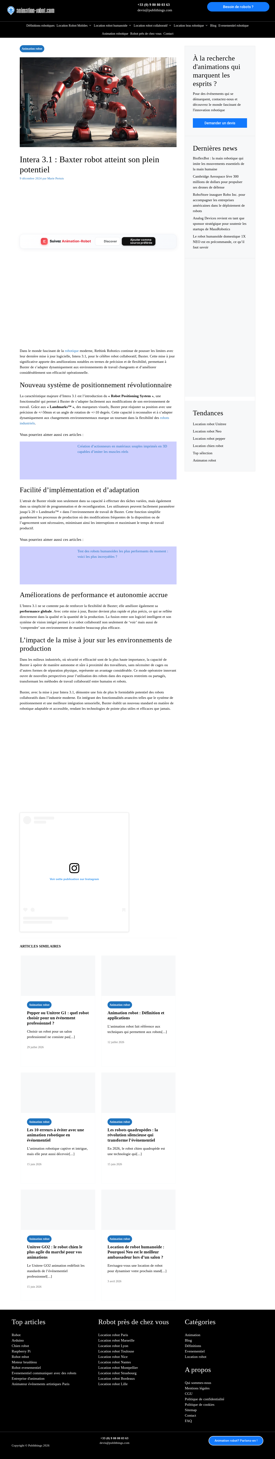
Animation (192, 1335)
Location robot (195, 1357)
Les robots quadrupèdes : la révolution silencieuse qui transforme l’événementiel (133, 1134)
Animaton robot (204, 460)
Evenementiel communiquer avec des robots (44, 1373)
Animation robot (32, 48)
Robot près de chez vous (145, 33)
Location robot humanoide (110, 25)
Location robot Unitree (209, 424)
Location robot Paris (113, 1335)
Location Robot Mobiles (72, 25)
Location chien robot (208, 446)
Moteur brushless (24, 1362)
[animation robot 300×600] (220, 380)
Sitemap (191, 1410)
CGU (188, 1394)
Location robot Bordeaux (116, 1378)
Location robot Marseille (116, 1340)
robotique (72, 351)
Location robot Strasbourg (117, 1373)
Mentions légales (197, 1388)
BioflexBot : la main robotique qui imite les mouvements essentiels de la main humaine (218, 163)
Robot (16, 1335)
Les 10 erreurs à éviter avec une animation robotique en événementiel (55, 1134)
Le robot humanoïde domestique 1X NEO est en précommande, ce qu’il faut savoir (219, 241)
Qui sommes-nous (198, 1383)
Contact (168, 33)
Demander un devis (220, 123)
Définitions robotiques (40, 25)
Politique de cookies (199, 1404)
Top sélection (202, 453)
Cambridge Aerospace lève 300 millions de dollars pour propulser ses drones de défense (217, 181)
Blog (213, 25)
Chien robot (20, 1346)
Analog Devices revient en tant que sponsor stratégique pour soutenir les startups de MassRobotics (219, 223)
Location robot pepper (209, 438)
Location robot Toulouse (116, 1351)
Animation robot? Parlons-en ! (236, 1440)
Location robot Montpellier (118, 1368)
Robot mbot (20, 1357)
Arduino (18, 1340)
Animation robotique (115, 33)
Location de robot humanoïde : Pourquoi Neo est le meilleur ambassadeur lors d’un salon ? (136, 1251)
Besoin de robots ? (238, 7)
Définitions (193, 1346)
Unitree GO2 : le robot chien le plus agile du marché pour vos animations (54, 1251)
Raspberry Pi (21, 1351)
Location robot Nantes (114, 1362)
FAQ (188, 1421)
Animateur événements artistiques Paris (40, 1384)
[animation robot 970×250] (98, 225)
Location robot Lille (113, 1384)
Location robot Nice (113, 1357)
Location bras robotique (189, 25)
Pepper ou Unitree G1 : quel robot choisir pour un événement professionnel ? (58, 1017)
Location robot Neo (207, 431)
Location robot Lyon (113, 1346)
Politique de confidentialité (204, 1399)
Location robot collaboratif (150, 25)
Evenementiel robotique (233, 25)
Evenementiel (195, 1351)
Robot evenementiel (26, 1368)
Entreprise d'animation (28, 1378)
